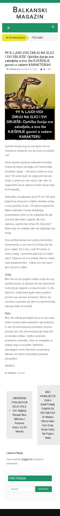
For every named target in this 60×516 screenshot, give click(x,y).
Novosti (21, 373)
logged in (27, 459)
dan (49, 69)
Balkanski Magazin (30, 13)
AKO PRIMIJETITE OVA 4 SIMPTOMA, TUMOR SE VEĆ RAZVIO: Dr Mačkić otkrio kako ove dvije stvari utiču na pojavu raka (48, 414)
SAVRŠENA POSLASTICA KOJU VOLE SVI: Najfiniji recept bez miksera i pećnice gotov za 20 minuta (19, 415)
